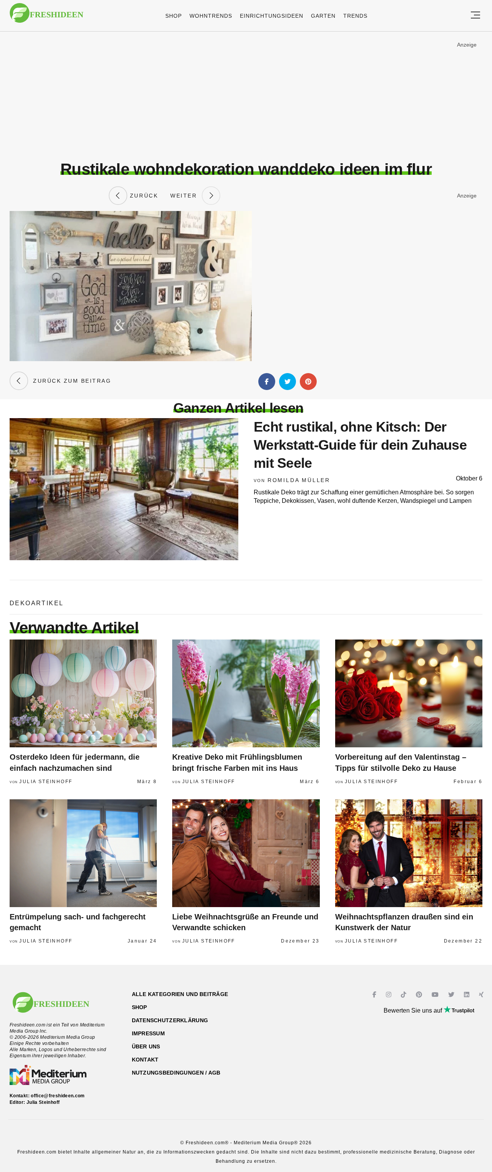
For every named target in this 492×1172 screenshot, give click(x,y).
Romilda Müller (299, 480)
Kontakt (145, 1059)
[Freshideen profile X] (452, 994)
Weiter (186, 196)
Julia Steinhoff (45, 781)
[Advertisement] (246, 96)
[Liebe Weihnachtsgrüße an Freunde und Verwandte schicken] (245, 853)
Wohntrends (210, 16)
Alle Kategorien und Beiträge (180, 994)
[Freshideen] (46, 16)
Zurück (142, 196)
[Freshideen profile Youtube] (436, 994)
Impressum (148, 1033)
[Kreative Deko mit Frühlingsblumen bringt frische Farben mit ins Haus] (245, 693)
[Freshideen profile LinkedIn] (467, 994)
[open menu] (475, 15)
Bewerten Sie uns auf (414, 1010)
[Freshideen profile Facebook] (375, 994)
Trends (355, 16)
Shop (173, 16)
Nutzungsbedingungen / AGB (176, 1073)
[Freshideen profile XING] (482, 994)
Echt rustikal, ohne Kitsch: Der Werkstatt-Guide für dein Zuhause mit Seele (360, 445)
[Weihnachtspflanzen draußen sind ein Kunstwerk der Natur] (408, 853)
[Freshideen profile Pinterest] (420, 994)
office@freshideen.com (58, 1095)
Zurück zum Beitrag (69, 381)
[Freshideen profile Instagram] (389, 994)
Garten (323, 16)
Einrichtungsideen (271, 16)
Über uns (146, 1046)
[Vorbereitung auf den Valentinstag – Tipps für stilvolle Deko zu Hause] (408, 693)
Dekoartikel (36, 603)
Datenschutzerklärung (170, 1020)
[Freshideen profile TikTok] (404, 994)
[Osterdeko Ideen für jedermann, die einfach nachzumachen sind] (83, 693)
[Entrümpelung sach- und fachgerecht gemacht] (83, 853)
